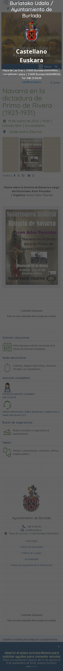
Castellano (31, 51)
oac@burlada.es (31, 82)
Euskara (31, 60)
